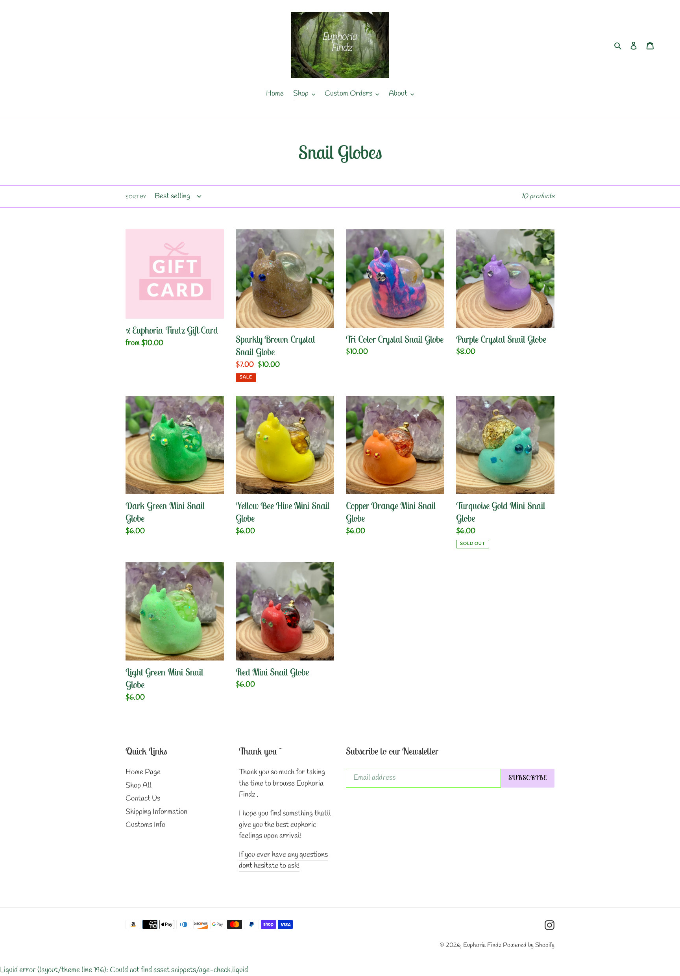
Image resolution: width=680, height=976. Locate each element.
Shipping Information (156, 812)
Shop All (139, 785)
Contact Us (143, 798)
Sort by (136, 197)
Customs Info (145, 825)
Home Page (143, 772)
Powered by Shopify (528, 945)
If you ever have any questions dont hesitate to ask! (283, 860)
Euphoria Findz (482, 945)
